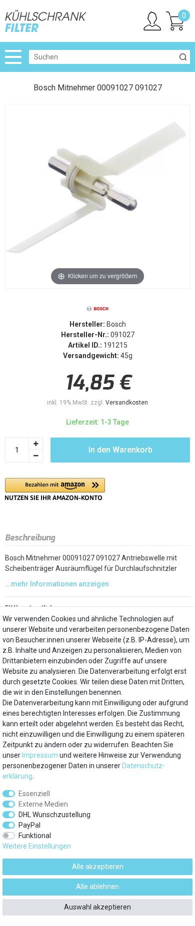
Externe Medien (43, 804)
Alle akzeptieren (98, 867)
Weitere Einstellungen (36, 846)
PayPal (29, 825)
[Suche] (183, 57)
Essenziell (34, 794)
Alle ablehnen (97, 887)
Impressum (40, 755)
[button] (55, 489)
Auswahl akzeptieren (97, 907)
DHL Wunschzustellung (54, 815)
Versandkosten (127, 402)
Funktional (34, 836)
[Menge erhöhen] (36, 444)
